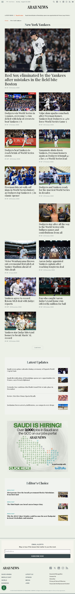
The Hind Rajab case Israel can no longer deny (25, 504)
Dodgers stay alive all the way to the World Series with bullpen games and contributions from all (54, 228)
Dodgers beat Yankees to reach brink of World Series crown (19, 153)
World (4, 580)
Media (27, 580)
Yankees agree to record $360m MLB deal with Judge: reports (20, 301)
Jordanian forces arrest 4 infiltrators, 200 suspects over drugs (30, 405)
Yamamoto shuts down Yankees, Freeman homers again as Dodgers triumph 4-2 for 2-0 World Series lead (54, 154)
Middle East (10, 490)
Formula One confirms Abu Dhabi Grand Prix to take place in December (30, 388)
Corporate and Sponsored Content (59, 583)
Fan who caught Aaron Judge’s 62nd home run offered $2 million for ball (52, 301)
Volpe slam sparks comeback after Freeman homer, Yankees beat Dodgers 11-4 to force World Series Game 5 (54, 117)
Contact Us (53, 576)
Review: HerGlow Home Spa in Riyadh (21, 396)
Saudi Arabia (19, 15)
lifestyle (29, 574)
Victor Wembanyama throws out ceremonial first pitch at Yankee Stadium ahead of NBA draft (19, 265)
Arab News (11, 1)
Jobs (27, 583)
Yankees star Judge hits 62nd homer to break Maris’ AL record (19, 335)
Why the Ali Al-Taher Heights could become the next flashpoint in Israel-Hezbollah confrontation (31, 517)
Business (5, 583)
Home (6, 20)
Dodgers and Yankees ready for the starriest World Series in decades (54, 190)
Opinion (28, 577)
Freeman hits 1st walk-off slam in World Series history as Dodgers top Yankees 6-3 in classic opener (20, 191)
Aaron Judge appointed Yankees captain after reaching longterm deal (51, 264)
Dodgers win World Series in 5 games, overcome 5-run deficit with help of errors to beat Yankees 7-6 (20, 117)
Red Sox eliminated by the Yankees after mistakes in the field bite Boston (35, 79)
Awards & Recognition (56, 574)
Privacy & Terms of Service (57, 581)
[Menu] (2, 2)
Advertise (52, 579)
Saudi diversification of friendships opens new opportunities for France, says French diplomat (49, 15)
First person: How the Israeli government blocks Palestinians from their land (30, 493)
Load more (37, 347)
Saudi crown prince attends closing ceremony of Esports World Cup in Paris (30, 370)
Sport (3, 586)
